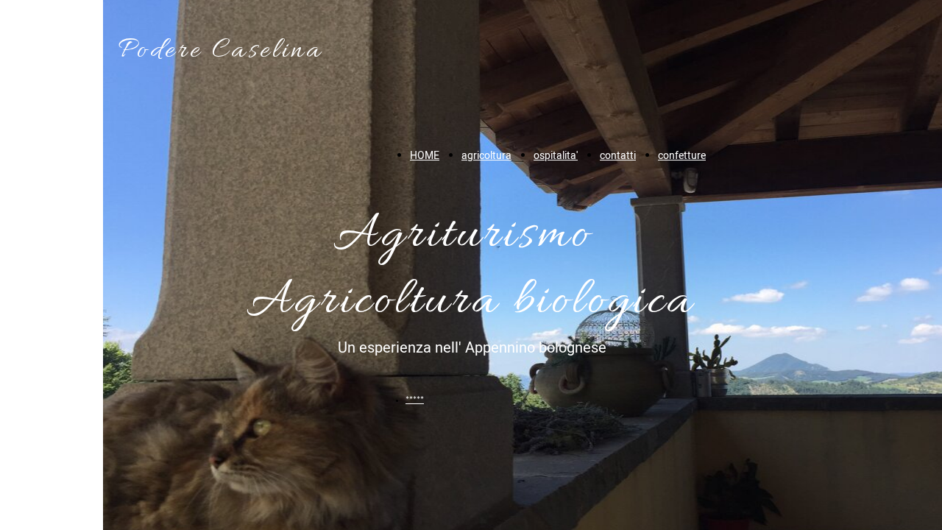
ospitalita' (556, 155)
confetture (682, 155)
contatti (618, 155)
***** (415, 399)
